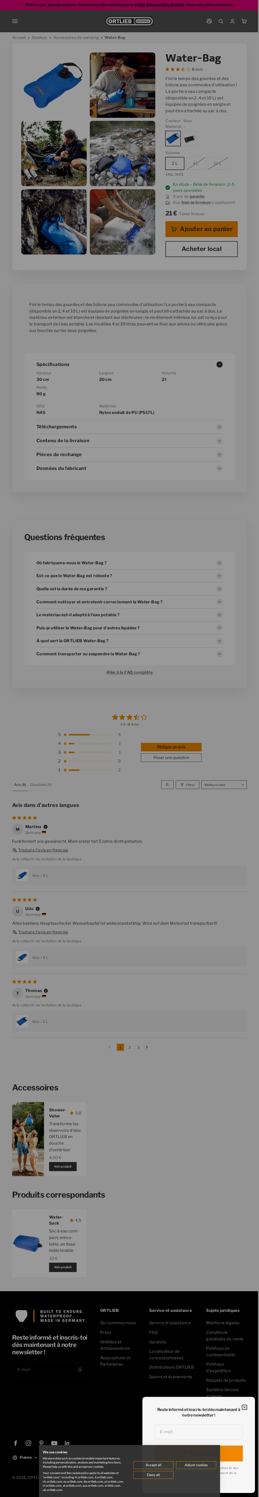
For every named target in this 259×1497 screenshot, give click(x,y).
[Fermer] (244, 1407)
